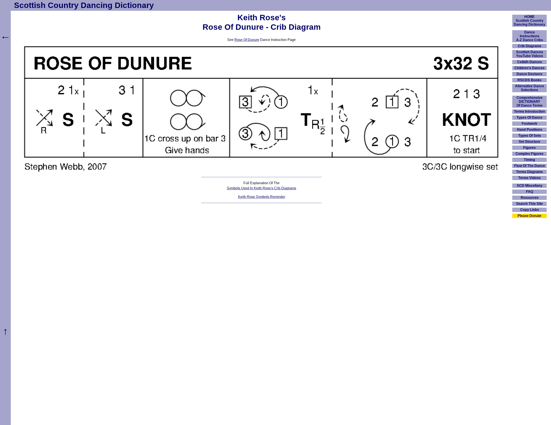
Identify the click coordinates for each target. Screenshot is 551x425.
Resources (530, 197)
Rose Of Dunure (246, 40)
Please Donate (529, 216)
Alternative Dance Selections (529, 88)
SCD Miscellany (529, 185)
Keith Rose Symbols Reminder (261, 197)
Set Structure (529, 141)
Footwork (529, 123)
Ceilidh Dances (529, 62)
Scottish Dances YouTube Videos (529, 54)
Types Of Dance (529, 117)
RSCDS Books (529, 80)
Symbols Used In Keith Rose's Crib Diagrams (261, 188)
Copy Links (529, 210)
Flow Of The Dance (529, 166)
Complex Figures (529, 154)
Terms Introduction (529, 111)
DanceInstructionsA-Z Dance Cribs (529, 36)
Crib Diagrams (529, 46)
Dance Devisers (529, 74)
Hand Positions (529, 129)
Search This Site (529, 203)
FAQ (529, 191)
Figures (529, 147)
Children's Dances (529, 68)
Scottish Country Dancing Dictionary (84, 5)
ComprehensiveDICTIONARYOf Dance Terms (530, 101)
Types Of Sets (529, 135)
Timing (529, 160)
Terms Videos (529, 178)
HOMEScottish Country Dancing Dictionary (529, 20)
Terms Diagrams (529, 172)
